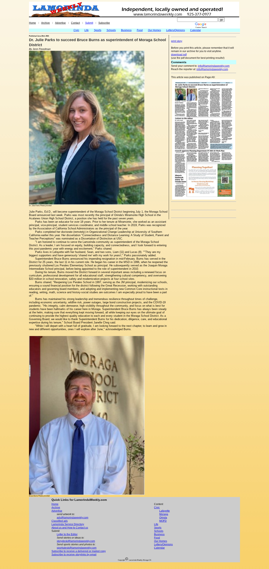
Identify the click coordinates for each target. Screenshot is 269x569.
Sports (97, 30)
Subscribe (104, 22)
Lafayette (164, 510)
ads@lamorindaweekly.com (72, 517)
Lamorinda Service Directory (67, 524)
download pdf (179, 54)
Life (86, 30)
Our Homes (154, 30)
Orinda (163, 517)
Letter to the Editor (67, 534)
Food (140, 30)
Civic (76, 30)
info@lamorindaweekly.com (213, 65)
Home (32, 22)
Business (126, 30)
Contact (75, 22)
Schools (111, 30)
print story (176, 41)
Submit (89, 22)
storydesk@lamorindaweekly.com (76, 541)
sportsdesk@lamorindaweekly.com (76, 547)
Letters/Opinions (175, 30)
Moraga (163, 514)
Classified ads (59, 520)
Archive (45, 22)
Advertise (60, 22)
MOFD (163, 520)
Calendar (195, 30)
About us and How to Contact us (69, 527)
